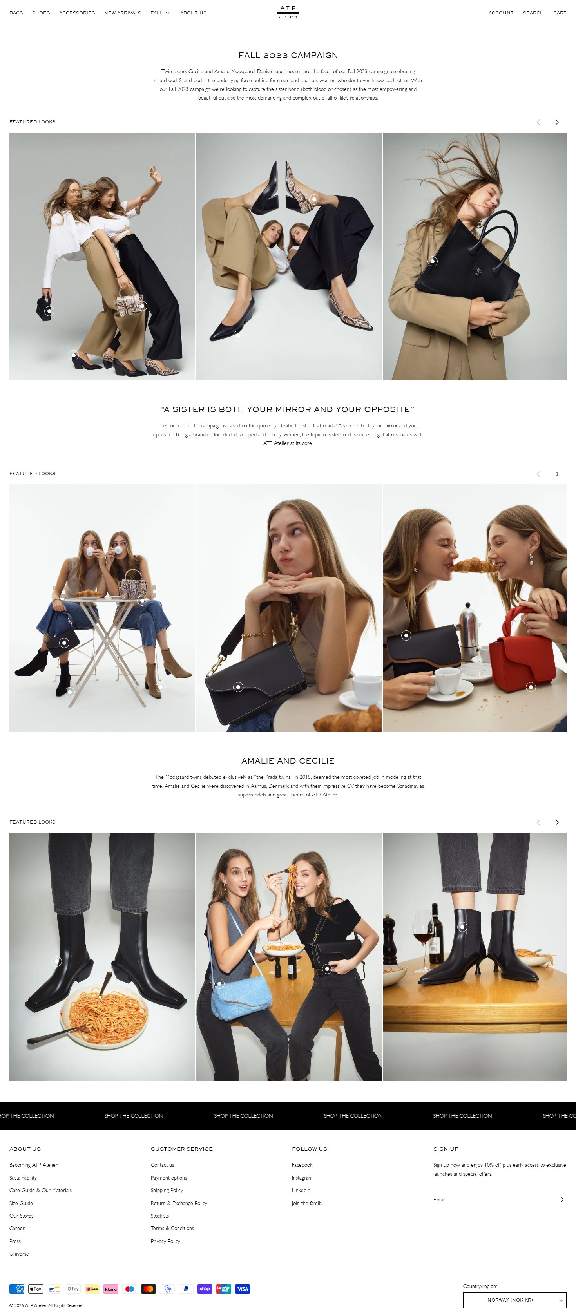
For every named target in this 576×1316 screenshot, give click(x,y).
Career (17, 1228)
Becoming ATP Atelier (33, 1165)
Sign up (445, 1149)
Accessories (77, 13)
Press (15, 1241)
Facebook (302, 1165)
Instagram (302, 1178)
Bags (16, 13)
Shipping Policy (167, 1190)
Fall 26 (160, 13)
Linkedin (301, 1190)
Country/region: (480, 1286)
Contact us (162, 1165)
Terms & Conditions (172, 1228)
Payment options (169, 1178)
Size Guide (21, 1203)
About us (193, 13)
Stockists (160, 1216)
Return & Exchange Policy (179, 1203)
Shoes (41, 13)
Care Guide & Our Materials (40, 1190)
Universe (19, 1254)
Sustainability (23, 1178)
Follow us (309, 1149)
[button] (533, 13)
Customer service (182, 1149)
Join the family (307, 1203)
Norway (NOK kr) (510, 1300)
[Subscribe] (557, 1199)
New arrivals (122, 13)
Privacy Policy (165, 1241)
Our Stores (21, 1216)
